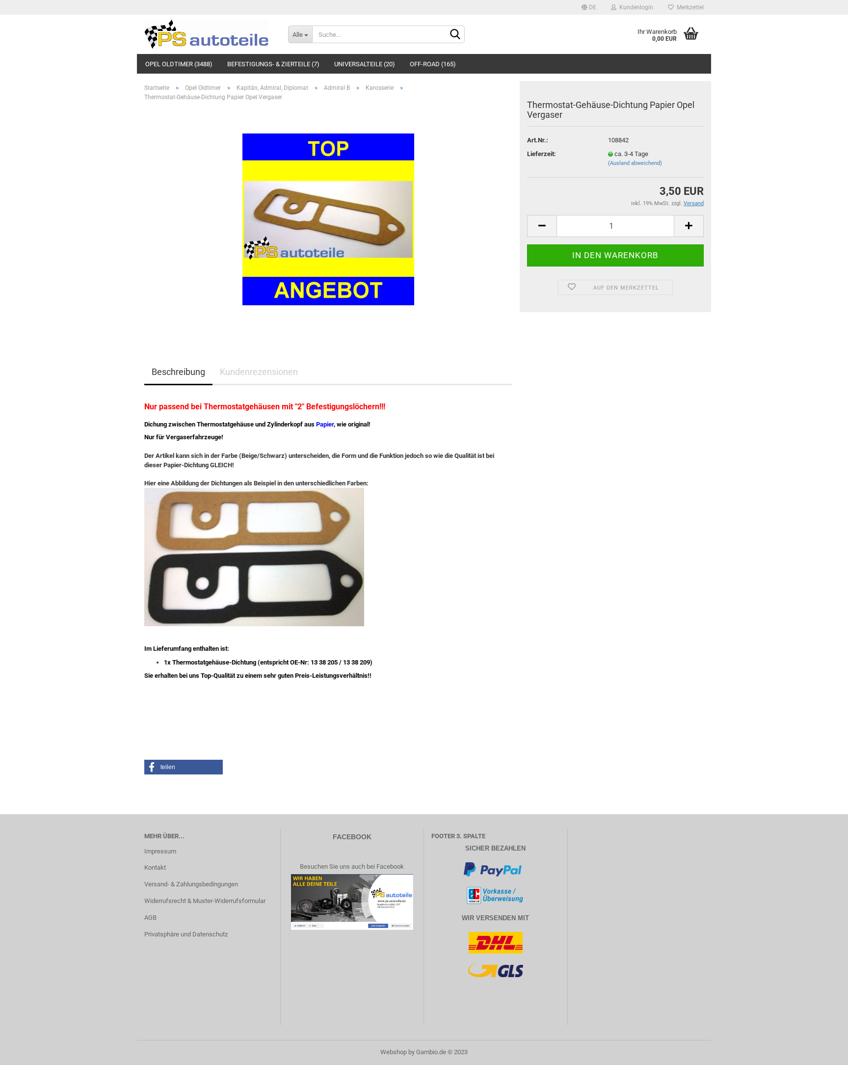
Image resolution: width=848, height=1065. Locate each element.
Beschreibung (178, 372)
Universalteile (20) (364, 64)
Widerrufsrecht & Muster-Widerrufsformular (204, 901)
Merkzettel (689, 7)
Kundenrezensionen (259, 372)
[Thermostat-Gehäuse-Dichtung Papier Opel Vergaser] (328, 219)
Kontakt (155, 867)
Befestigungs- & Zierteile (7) (273, 64)
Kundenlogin (634, 7)
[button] (183, 767)
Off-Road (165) (433, 64)
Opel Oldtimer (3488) (178, 64)
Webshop (393, 1052)
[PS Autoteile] (208, 34)
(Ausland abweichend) (635, 163)
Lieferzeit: (541, 154)
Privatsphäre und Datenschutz (186, 934)
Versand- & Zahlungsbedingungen (191, 884)
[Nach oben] (821, 1050)
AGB (150, 917)
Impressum (160, 851)
